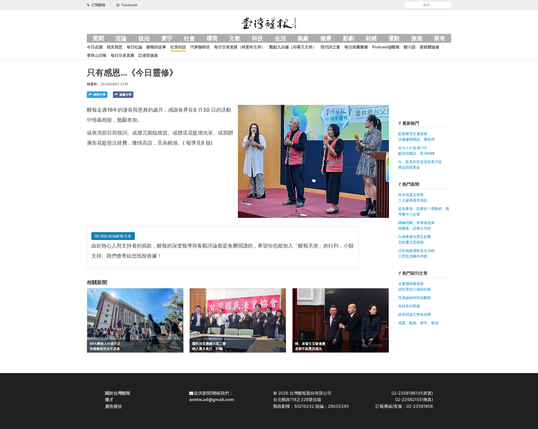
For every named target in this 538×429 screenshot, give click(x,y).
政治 (144, 38)
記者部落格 (148, 55)
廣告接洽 (113, 406)
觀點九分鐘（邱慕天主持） (292, 46)
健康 (325, 38)
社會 (189, 38)
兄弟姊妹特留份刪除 (414, 297)
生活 (280, 38)
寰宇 (166, 38)
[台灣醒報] (269, 22)
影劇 (348, 38)
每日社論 (134, 46)
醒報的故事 (156, 46)
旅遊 (417, 38)
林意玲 (92, 84)
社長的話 (178, 46)
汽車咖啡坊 (200, 46)
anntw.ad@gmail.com (211, 399)
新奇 (439, 38)
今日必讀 (95, 46)
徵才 (109, 399)
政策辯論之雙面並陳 (414, 314)
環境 (212, 38)
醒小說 (410, 46)
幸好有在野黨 (409, 306)
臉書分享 (125, 94)
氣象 (303, 38)
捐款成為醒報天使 (115, 236)
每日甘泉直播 (122, 55)
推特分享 (99, 94)
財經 (371, 38)
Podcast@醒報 (386, 46)
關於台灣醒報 (117, 393)
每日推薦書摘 (356, 46)
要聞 (98, 38)
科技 (257, 38)
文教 (234, 38)
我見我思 (114, 46)
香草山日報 (96, 55)
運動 (394, 38)
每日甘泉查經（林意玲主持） (239, 46)
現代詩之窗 (330, 46)
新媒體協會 (429, 46)
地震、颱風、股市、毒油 (418, 322)
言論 (121, 38)
